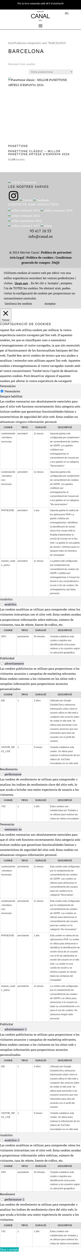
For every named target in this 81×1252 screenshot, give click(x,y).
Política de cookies (39, 257)
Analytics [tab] (6, 599)
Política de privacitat (56, 252)
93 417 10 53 (40, 230)
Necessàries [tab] (8, 386)
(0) (66, 13)
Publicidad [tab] (7, 658)
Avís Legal (17, 257)
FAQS (56, 262)
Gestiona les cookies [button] (18, 303)
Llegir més (21, 283)
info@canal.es (40, 236)
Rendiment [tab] (7, 1194)
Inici (11, 43)
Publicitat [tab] (6, 1024)
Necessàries (12, 391)
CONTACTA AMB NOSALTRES (33, 204)
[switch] (2, 604)
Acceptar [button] (50, 303)
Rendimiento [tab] (9, 769)
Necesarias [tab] (7, 824)
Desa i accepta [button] (9, 1249)
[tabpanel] (40, 498)
